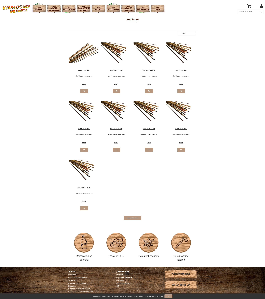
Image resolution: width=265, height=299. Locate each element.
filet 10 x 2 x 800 (84, 188)
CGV (118, 286)
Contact (119, 275)
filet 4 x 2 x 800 (149, 70)
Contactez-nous (180, 274)
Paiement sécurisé (149, 256)
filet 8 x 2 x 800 (149, 129)
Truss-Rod (72, 280)
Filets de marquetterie (77, 283)
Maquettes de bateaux (77, 278)
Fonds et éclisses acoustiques (80, 292)
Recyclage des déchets (84, 258)
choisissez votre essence (84, 76)
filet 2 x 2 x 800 (84, 70)
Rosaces (72, 286)
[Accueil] (16, 9)
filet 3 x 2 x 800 (116, 70)
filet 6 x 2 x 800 (84, 129)
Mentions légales (123, 283)
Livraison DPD (116, 256)
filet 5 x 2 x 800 (181, 70)
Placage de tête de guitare (79, 289)
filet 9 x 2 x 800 (181, 129)
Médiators (72, 275)
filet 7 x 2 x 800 (116, 129)
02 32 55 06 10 (180, 285)
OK (168, 296)
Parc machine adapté (181, 258)
